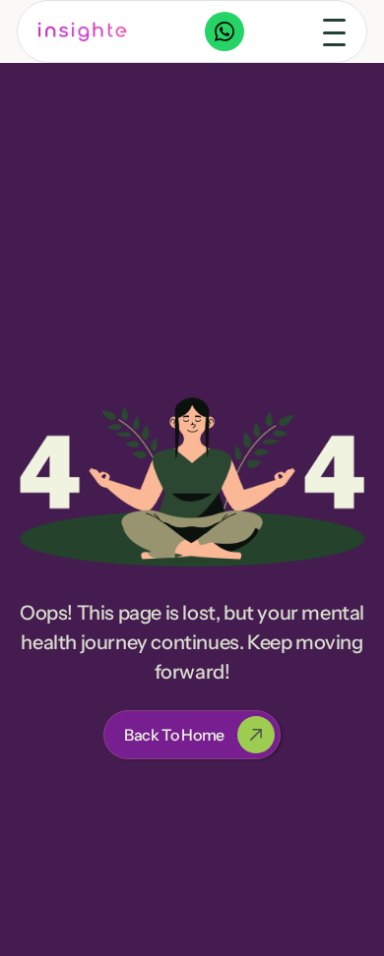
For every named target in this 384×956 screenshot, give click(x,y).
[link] (83, 31)
